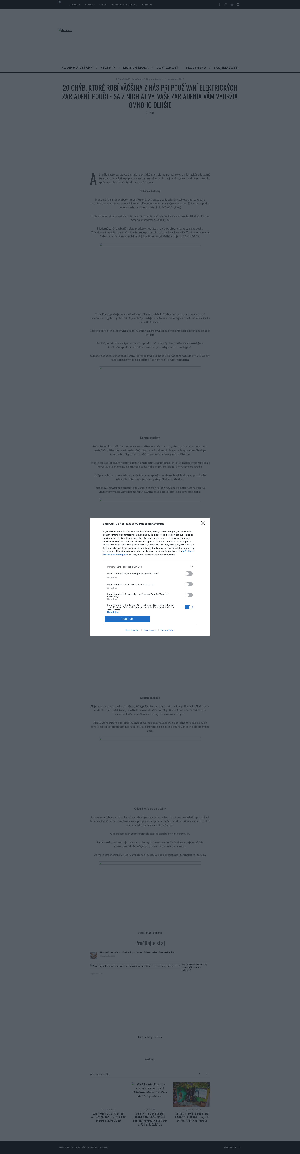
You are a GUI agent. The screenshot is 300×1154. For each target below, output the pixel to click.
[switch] (189, 573)
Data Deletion (132, 630)
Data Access (150, 630)
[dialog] (150, 577)
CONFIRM (127, 619)
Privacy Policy (168, 630)
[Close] (204, 524)
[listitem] (150, 566)
